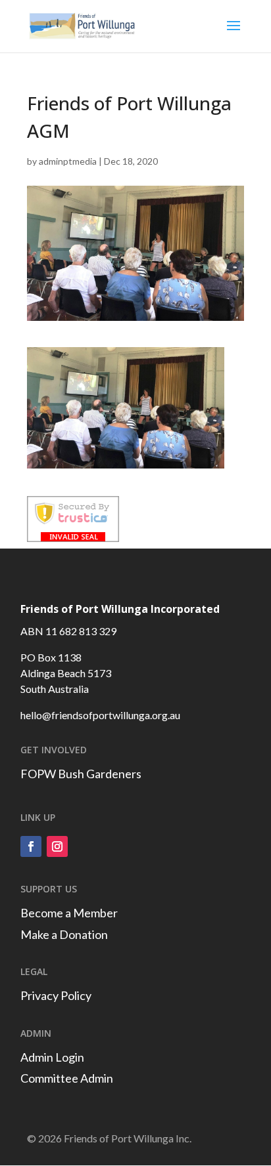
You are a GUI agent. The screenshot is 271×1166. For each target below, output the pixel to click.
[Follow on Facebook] (30, 846)
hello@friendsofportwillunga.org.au (100, 715)
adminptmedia (68, 161)
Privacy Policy (55, 995)
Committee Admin (66, 1078)
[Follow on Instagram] (57, 846)
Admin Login (52, 1057)
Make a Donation (64, 934)
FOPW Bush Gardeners (80, 773)
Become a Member (69, 913)
